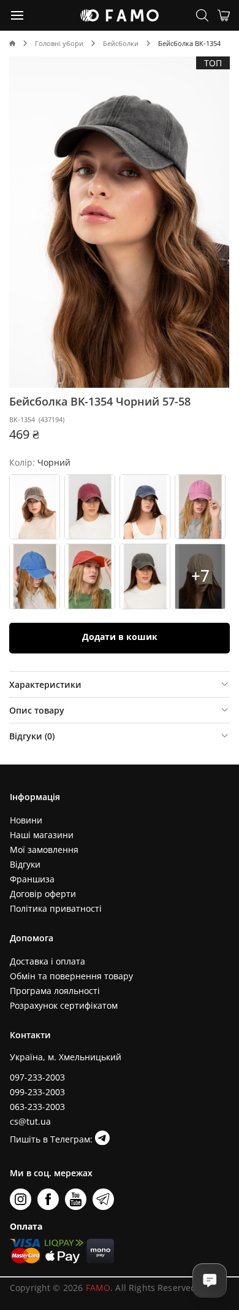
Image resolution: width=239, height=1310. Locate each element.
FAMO (98, 1287)
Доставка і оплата (47, 961)
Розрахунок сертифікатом (64, 1005)
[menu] (17, 14)
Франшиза (32, 879)
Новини (26, 820)
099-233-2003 (37, 1092)
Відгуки (25, 864)
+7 (200, 576)
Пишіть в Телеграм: (52, 1139)
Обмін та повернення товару (71, 976)
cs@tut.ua (30, 1121)
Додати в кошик (119, 636)
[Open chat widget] (209, 1280)
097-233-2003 (37, 1077)
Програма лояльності (55, 990)
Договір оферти (43, 894)
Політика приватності (56, 908)
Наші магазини (42, 835)
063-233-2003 (37, 1106)
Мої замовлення (44, 849)
